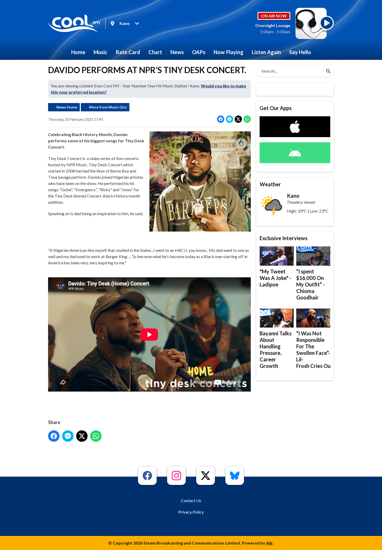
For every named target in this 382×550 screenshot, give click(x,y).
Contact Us (191, 500)
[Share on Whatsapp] (247, 119)
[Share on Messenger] (229, 119)
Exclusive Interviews (283, 238)
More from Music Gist (108, 107)
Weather (270, 184)
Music (100, 52)
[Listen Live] (326, 23)
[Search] (328, 71)
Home (78, 52)
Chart (155, 52)
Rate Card (128, 52)
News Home (66, 107)
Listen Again (266, 52)
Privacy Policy (191, 511)
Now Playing (228, 52)
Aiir (269, 542)
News (177, 52)
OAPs (198, 52)
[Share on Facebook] (220, 119)
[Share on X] (238, 119)
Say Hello (300, 52)
